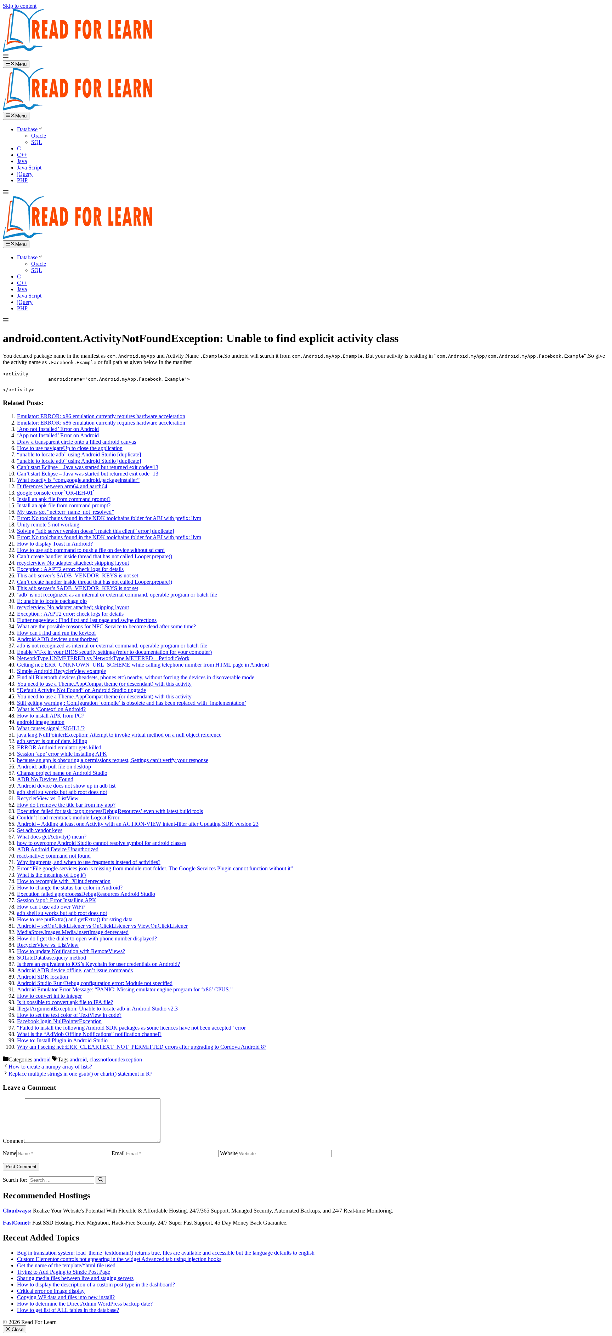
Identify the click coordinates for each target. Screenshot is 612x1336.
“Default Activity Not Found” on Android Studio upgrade (81, 690)
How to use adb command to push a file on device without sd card (91, 550)
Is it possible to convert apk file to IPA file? (65, 1002)
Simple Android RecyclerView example (61, 671)
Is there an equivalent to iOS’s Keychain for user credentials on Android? (98, 964)
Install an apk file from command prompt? (63, 499)
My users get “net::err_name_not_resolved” (65, 512)
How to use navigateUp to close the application (70, 448)
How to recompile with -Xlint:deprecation (63, 881)
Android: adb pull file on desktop (54, 767)
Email (118, 1153)
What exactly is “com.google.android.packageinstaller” (78, 480)
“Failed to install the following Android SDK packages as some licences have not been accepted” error (131, 1028)
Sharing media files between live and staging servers (75, 1278)
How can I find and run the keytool (56, 633)
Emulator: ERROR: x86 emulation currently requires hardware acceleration (101, 416)
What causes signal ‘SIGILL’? (51, 728)
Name (9, 1153)
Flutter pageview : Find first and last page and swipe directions (87, 620)
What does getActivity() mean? (51, 837)
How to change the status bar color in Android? (70, 888)
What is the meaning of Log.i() (51, 875)
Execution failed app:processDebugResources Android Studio (86, 894)
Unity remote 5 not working (48, 525)
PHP (22, 180)
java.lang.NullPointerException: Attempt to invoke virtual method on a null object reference (119, 735)
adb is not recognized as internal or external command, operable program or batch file (112, 646)
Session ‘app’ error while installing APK (62, 754)
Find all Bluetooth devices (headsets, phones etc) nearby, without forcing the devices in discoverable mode (135, 677)
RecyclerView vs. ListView (48, 798)
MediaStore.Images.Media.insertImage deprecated (73, 932)
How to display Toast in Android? (55, 544)
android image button (40, 722)
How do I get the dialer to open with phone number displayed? (87, 938)
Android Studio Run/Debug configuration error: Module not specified (94, 983)
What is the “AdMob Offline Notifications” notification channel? (89, 1034)
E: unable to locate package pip (52, 601)
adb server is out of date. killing (52, 741)
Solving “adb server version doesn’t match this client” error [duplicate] (95, 531)
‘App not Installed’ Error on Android (58, 429)
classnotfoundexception (116, 1059)
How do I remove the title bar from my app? (66, 805)
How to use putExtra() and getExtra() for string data (74, 919)
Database (27, 129)
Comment (14, 1141)
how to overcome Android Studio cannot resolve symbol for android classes (101, 843)
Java (22, 161)
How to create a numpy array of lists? (50, 1067)
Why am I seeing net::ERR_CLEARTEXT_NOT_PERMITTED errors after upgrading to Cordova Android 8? (141, 1047)
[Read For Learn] (81, 108)
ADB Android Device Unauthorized (57, 849)
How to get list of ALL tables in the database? (68, 1310)
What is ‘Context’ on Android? (51, 709)
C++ (22, 155)
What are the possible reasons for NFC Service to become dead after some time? (106, 626)
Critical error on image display (51, 1291)
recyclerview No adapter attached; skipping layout (73, 563)
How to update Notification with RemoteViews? (71, 951)
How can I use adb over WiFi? (51, 907)
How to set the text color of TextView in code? (69, 1015)
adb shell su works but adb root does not (62, 792)
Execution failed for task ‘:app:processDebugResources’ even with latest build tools (110, 811)
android (42, 1059)
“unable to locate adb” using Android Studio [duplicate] (79, 454)
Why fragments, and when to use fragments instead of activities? (88, 862)
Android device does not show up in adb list (66, 786)
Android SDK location (42, 977)
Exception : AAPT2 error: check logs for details (70, 569)
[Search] (101, 1180)
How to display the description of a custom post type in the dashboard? (96, 1285)
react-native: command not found (54, 856)
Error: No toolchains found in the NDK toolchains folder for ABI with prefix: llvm (109, 518)
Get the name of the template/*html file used (66, 1265)
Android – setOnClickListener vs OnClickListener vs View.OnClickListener (102, 926)
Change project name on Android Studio (62, 773)
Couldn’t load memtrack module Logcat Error (68, 817)
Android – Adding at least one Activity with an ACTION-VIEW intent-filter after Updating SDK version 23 (138, 824)
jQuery (25, 174)
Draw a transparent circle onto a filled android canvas (76, 442)
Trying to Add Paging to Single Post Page (63, 1272)
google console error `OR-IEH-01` (56, 493)
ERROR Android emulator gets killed (59, 747)
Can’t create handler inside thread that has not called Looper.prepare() (94, 556)
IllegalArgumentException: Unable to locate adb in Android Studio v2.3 (97, 1009)
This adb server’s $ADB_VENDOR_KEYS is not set (77, 575)
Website (229, 1153)
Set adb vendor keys (39, 830)
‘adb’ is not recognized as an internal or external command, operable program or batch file (117, 595)
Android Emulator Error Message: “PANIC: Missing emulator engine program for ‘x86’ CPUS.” (125, 989)
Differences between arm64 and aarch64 (62, 486)
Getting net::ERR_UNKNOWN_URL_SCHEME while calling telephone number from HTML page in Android (143, 665)
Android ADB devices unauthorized (57, 639)
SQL (36, 142)
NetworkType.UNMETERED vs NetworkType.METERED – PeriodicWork (103, 658)
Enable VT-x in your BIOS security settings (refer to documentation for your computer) (114, 652)
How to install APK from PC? (50, 716)
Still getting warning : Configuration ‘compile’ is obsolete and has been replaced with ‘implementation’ (131, 703)
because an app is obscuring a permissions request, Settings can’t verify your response (112, 760)
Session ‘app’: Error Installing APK (56, 900)
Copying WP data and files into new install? (66, 1297)
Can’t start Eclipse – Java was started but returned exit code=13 (87, 467)
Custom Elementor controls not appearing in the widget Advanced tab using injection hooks (119, 1259)
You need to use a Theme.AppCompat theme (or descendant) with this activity (104, 684)
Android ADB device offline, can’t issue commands (75, 970)
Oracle (38, 136)
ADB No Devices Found (45, 779)
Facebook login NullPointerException (59, 1021)
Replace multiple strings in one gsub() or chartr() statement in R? (80, 1074)
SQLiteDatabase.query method (51, 958)
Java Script (29, 168)
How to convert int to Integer (49, 996)
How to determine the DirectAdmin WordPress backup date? (85, 1304)
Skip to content (19, 6)
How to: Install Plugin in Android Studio (62, 1040)
